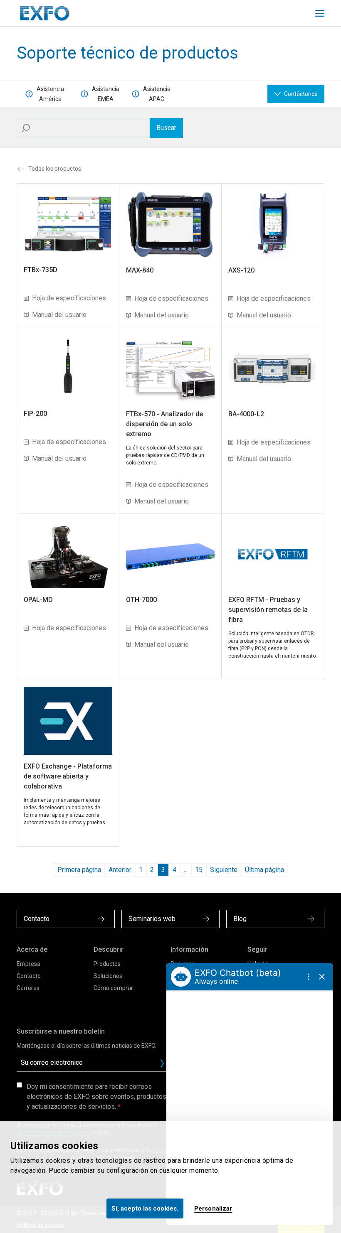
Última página (264, 870)
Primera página (79, 870)
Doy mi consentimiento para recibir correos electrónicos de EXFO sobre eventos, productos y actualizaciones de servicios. (96, 1096)
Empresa (28, 963)
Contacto (29, 976)
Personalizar (213, 1208)
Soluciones (108, 976)
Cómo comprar (113, 988)
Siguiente (223, 870)
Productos (107, 963)
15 (199, 870)
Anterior (120, 870)
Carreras (28, 988)
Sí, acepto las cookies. (144, 1208)
